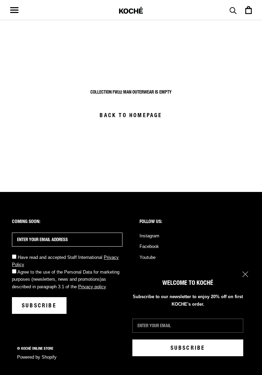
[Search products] (233, 10)
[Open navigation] (14, 10)
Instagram (149, 235)
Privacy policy (92, 286)
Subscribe (188, 348)
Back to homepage (131, 115)
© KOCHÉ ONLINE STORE (35, 348)
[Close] (245, 274)
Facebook (149, 246)
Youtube (148, 257)
